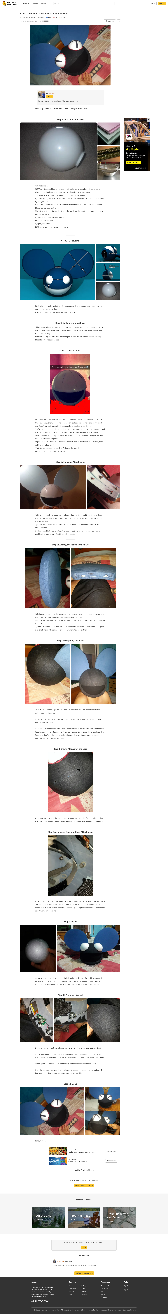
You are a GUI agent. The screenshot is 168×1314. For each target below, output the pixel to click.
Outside (83, 1291)
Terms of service (54, 1310)
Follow (50, 96)
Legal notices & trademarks (127, 1310)
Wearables (41, 17)
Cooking (83, 1286)
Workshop (72, 1289)
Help (102, 1291)
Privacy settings (79, 1310)
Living (83, 1289)
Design (71, 1291)
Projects (26, 3)
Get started (104, 1289)
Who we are (104, 1297)
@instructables (131, 1286)
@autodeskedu (131, 1290)
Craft (70, 1294)
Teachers (44, 3)
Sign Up (161, 3)
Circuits (33, 17)
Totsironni (25, 17)
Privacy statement (67, 1310)
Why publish (105, 1286)
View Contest (111, 1151)
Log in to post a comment (84, 1273)
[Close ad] (148, 120)
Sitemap (103, 1294)
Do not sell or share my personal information (101, 1310)
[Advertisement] (137, 144)
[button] (119, 21)
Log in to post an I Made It (84, 1185)
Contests (35, 3)
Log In (153, 3)
